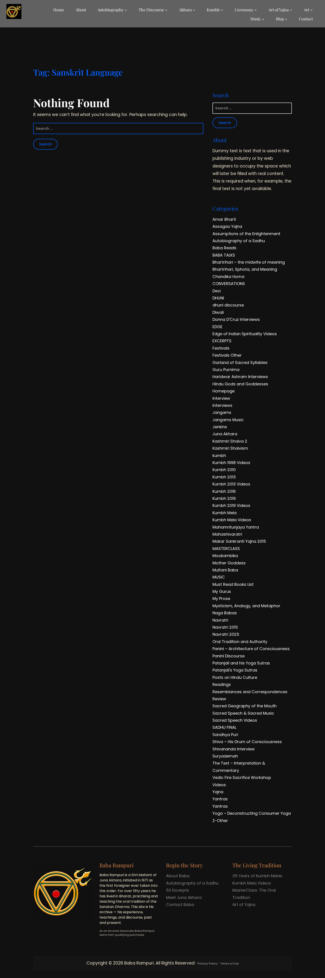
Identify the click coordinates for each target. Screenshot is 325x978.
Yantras (220, 799)
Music (255, 18)
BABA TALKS (223, 255)
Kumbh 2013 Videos (231, 484)
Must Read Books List (233, 584)
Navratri (220, 620)
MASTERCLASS (226, 548)
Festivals (220, 348)
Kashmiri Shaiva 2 (229, 441)
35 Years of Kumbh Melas (257, 876)
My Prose (221, 598)
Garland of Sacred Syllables (240, 362)
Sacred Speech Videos (234, 720)
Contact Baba (180, 904)
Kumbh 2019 (224, 498)
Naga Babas (224, 613)
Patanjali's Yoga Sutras (234, 670)
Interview (221, 398)
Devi (216, 291)
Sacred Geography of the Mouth (244, 706)
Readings (221, 684)
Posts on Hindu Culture (234, 677)
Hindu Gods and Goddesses (240, 384)
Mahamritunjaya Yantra (235, 527)
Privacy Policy (207, 963)
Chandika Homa (228, 276)
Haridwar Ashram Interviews (240, 376)
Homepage (223, 391)
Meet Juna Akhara (184, 897)
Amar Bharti (224, 219)
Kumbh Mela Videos (231, 520)
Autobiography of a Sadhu (238, 241)
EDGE (217, 326)
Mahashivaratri (227, 534)
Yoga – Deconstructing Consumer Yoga (251, 813)
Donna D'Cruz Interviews (236, 319)
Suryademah (225, 756)
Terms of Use (229, 963)
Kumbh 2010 (224, 469)
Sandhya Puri (225, 734)
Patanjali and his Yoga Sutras (241, 663)
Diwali (218, 312)
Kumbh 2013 (224, 477)
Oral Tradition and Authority (239, 641)
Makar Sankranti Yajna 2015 (239, 541)
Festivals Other (227, 355)
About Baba (177, 876)
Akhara (185, 9)
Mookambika (225, 555)
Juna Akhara (224, 434)
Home (58, 9)
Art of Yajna (278, 9)
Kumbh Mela (224, 513)
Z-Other (220, 820)
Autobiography (111, 9)
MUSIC (218, 577)
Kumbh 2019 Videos (231, 505)
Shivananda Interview (233, 749)
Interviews (222, 405)
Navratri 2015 (225, 627)
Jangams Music (228, 419)
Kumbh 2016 (224, 491)
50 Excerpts (177, 890)
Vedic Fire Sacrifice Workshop (241, 777)
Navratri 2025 (225, 634)
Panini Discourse (228, 656)
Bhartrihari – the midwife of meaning (248, 262)
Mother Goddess (229, 563)
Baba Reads (224, 248)
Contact (306, 18)
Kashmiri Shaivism (230, 448)
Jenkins (219, 427)
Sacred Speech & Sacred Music (243, 713)
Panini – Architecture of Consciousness (251, 648)
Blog (280, 18)
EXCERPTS (221, 341)
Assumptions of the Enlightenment (246, 233)
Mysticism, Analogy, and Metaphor (246, 606)
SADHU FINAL (224, 727)
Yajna (217, 792)
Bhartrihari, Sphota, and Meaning (244, 269)
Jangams (221, 412)
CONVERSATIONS (228, 283)
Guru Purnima (225, 369)
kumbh (219, 455)
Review (219, 699)
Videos (219, 785)
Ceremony (244, 9)
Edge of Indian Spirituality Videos (244, 334)
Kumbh (213, 9)
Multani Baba (225, 570)
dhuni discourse (228, 305)
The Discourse (151, 9)
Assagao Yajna (227, 226)
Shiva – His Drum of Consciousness (247, 741)
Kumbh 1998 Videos (231, 462)
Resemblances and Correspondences (249, 691)
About (81, 9)
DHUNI (218, 298)
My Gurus (221, 591)
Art (306, 9)
